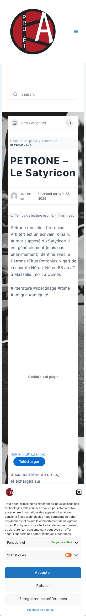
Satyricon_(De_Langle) (28, 454)
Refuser (43, 585)
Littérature (49, 141)
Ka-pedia (30, 141)
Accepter (43, 572)
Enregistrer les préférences (43, 598)
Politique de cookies (40, 609)
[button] (78, 492)
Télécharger (29, 461)
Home (14, 141)
